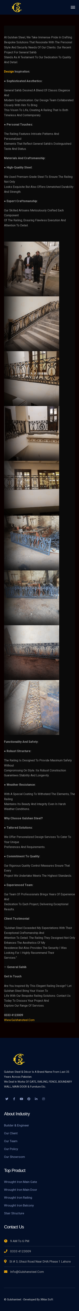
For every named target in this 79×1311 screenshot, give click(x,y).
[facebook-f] (14, 1099)
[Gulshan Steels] (17, 7)
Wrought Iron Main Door (20, 1190)
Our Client (11, 1133)
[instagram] (43, 1099)
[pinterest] (29, 1099)
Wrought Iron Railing (18, 1197)
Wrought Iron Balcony (19, 1205)
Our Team (10, 1141)
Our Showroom (14, 1157)
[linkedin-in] (36, 1099)
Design (9, 71)
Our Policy (11, 1149)
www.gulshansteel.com (19, 1020)
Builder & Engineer (16, 1125)
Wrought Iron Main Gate (20, 1182)
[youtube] (21, 1099)
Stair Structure (14, 1213)
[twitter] (7, 1099)
